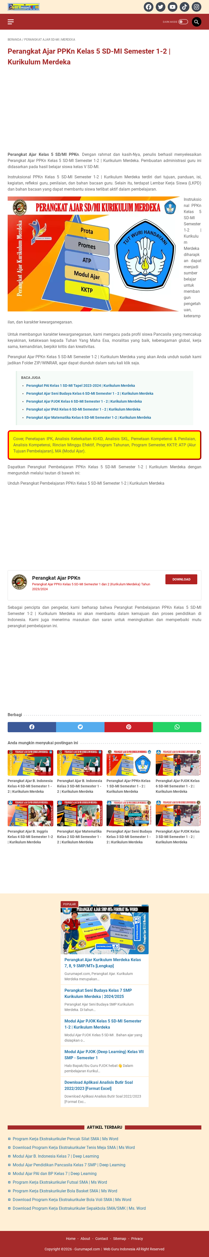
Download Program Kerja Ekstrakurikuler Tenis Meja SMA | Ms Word (74, 1147)
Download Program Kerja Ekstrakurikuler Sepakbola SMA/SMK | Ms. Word (79, 1208)
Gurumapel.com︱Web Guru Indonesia (104, 1249)
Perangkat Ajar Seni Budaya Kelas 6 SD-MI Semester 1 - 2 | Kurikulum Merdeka (89, 393)
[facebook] (147, 7)
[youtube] (171, 7)
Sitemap (119, 1239)
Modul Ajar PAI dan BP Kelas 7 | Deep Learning (55, 1173)
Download (181, 579)
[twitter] (159, 7)
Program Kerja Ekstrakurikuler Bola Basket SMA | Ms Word (65, 1191)
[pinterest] (128, 727)
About (85, 1239)
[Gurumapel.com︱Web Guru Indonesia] (27, 7)
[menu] (14, 22)
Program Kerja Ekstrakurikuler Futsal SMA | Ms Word (60, 1182)
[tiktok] (183, 7)
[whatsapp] (177, 727)
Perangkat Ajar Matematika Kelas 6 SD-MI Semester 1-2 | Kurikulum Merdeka (88, 417)
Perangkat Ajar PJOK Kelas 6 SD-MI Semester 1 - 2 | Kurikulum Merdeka (84, 401)
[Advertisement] (104, 109)
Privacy (137, 1239)
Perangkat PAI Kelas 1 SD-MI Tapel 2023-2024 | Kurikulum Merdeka (80, 385)
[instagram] (195, 7)
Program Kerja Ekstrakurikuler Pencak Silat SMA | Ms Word (65, 1138)
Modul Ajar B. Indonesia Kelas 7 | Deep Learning (56, 1156)
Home (70, 1239)
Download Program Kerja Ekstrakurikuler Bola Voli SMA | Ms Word (72, 1199)
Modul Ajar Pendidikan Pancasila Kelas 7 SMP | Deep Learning (69, 1164)
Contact (101, 1239)
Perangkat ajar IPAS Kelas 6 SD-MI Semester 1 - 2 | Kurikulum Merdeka (83, 409)
